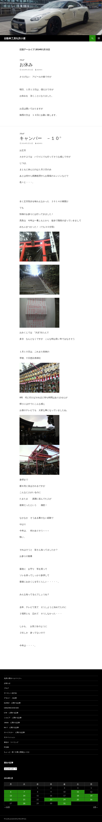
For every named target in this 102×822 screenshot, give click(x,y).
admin (39, 70)
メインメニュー (99, 38)
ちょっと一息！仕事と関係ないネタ (16, 752)
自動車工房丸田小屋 (15, 38)
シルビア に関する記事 (13, 718)
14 (24, 795)
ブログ (22, 60)
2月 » (95, 807)
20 (11, 799)
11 (78, 792)
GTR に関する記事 (11, 713)
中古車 (6, 747)
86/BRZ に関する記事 (12, 703)
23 (51, 799)
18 (78, 795)
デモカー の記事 (10, 698)
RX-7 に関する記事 (11, 727)
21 (24, 799)
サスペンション (9, 737)
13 (11, 795)
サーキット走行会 (10, 693)
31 (64, 803)
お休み (26, 64)
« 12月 (7, 807)
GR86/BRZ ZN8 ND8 (11, 708)
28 (24, 803)
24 (64, 799)
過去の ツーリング (11, 742)
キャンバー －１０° (40, 138)
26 (91, 799)
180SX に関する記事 (12, 723)
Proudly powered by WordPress (15, 819)
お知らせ (7, 683)
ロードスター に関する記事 (14, 732)
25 (78, 799)
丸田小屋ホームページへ (13, 678)
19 (91, 795)
